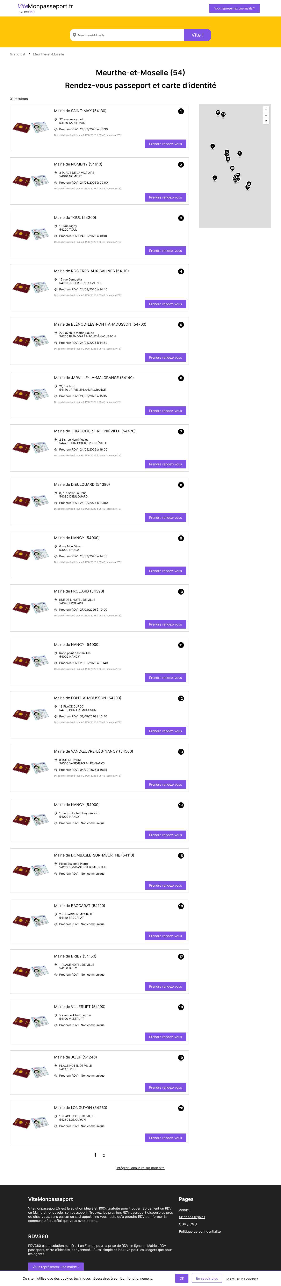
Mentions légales (192, 1217)
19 (223, 114)
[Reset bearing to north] (266, 121)
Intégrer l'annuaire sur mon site (140, 1168)
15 (248, 183)
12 (226, 152)
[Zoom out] (266, 115)
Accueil (184, 1210)
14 (237, 177)
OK (182, 1278)
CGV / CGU (188, 1224)
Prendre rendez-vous (165, 144)
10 (232, 168)
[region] (235, 166)
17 (218, 112)
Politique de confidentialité (200, 1231)
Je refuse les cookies (241, 1279)
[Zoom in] (266, 109)
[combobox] (127, 35)
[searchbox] (127, 35)
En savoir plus (207, 1278)
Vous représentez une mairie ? (234, 8)
